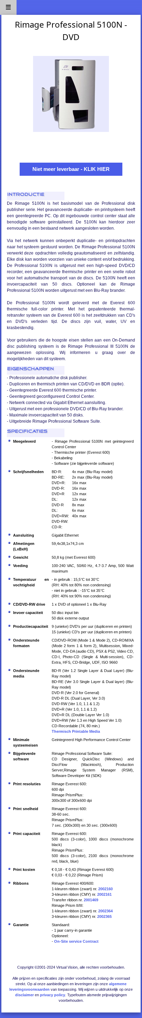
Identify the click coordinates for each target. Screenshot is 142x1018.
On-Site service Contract (76, 941)
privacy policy (52, 995)
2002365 (104, 916)
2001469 (91, 900)
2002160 (105, 889)
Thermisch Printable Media (76, 731)
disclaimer (24, 995)
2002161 (104, 894)
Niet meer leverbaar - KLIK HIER (71, 169)
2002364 (105, 911)
